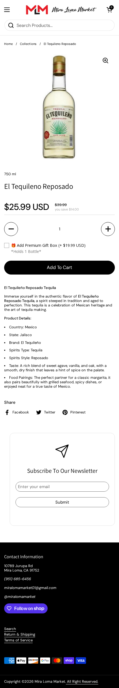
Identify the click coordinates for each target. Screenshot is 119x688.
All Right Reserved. (82, 681)
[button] (109, 9)
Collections (28, 44)
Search (10, 628)
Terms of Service (18, 640)
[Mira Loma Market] (58, 9)
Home (8, 44)
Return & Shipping (19, 634)
